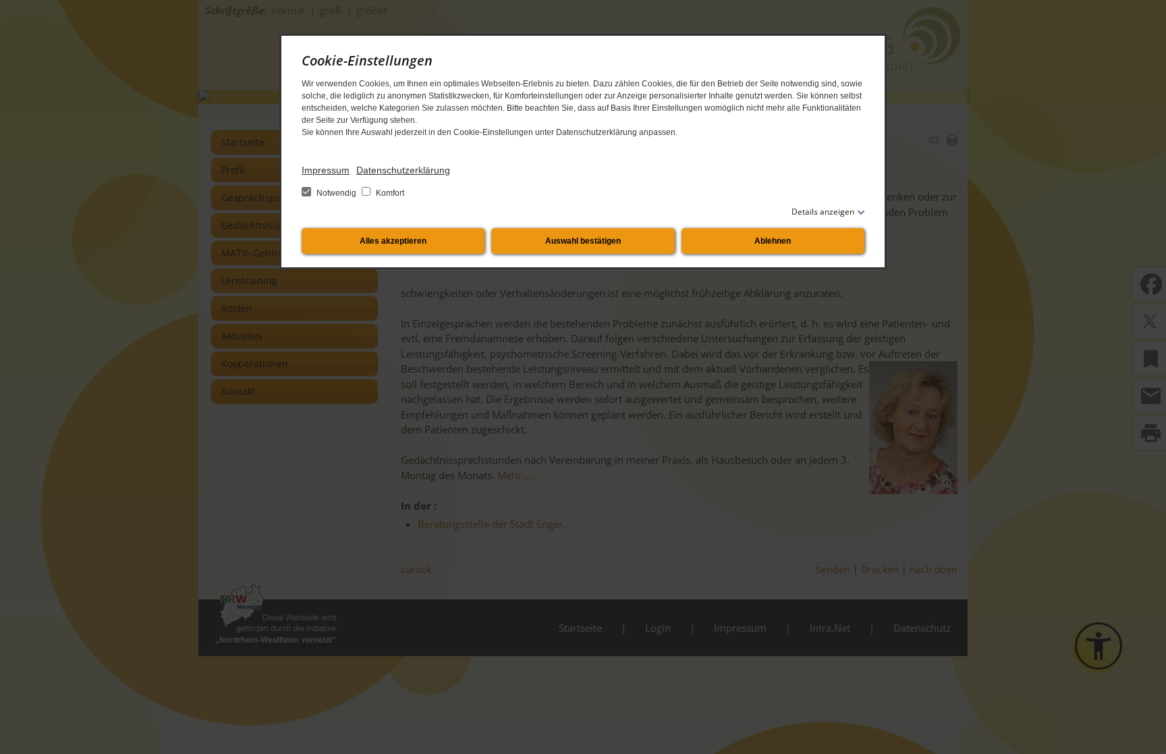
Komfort (389, 193)
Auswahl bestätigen (583, 241)
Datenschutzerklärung (403, 170)
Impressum (326, 170)
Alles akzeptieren (393, 241)
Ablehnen (772, 241)
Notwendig (336, 193)
